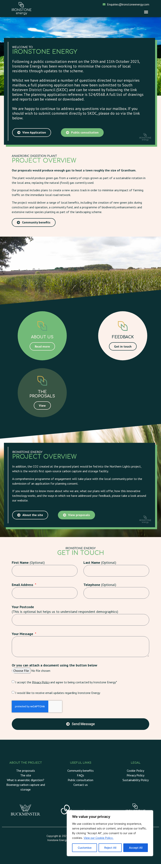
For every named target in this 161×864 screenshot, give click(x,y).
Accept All (135, 847)
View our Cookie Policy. (98, 837)
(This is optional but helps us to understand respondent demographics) (65, 609)
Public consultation (80, 780)
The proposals (25, 770)
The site (25, 775)
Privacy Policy (40, 682)
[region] (110, 833)
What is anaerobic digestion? (25, 780)
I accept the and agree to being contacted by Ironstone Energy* (66, 682)
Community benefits (80, 770)
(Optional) (28, 562)
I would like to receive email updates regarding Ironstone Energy (57, 693)
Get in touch (123, 346)
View (42, 405)
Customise (84, 847)
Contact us (80, 785)
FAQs (80, 775)
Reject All (110, 847)
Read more (42, 346)
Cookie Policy (135, 770)
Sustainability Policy (136, 780)
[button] (146, 12)
